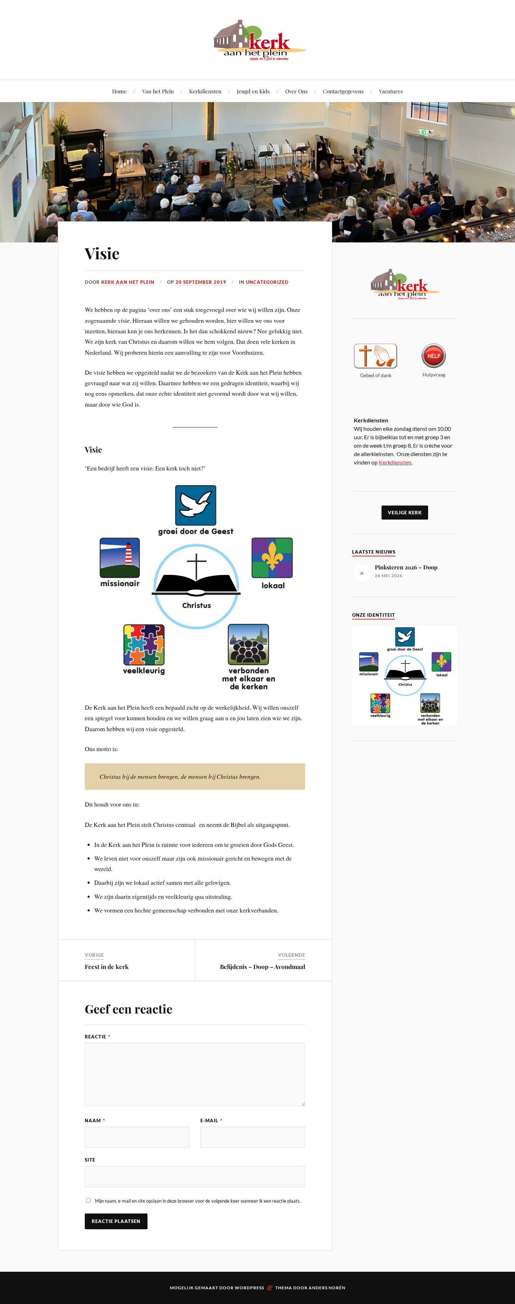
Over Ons (296, 91)
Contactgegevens (343, 91)
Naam (95, 1120)
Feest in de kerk (107, 966)
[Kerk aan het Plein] (257, 58)
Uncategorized (267, 282)
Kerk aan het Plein (127, 282)
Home (119, 91)
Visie (102, 252)
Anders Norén (327, 1287)
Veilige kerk (405, 512)
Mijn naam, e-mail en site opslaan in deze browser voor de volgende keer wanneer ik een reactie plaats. (198, 1201)
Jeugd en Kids (253, 91)
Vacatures (391, 91)
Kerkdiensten (205, 91)
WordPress (249, 1287)
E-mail (211, 1120)
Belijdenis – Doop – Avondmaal (262, 966)
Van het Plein (158, 91)
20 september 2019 (201, 282)
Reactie (97, 1036)
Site (90, 1160)
